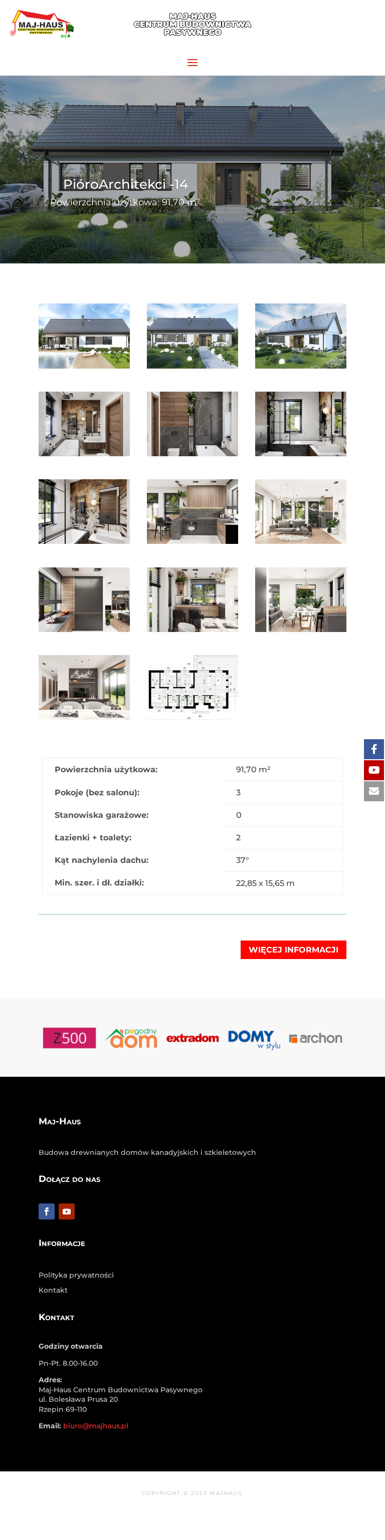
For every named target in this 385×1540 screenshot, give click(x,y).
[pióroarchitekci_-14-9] (84, 543)
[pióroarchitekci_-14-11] (84, 719)
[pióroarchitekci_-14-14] (300, 368)
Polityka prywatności (76, 1276)
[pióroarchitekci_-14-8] (84, 456)
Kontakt (53, 1291)
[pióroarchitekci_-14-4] (192, 719)
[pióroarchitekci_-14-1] (300, 456)
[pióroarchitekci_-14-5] (192, 632)
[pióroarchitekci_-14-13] (84, 368)
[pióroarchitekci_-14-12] (192, 456)
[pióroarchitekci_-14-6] (84, 632)
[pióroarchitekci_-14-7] (300, 543)
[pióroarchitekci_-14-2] (300, 632)
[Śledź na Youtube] (67, 1211)
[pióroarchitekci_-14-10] (192, 543)
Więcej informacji (293, 950)
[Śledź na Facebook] (47, 1211)
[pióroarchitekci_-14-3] (192, 368)
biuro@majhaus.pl (341, 29)
